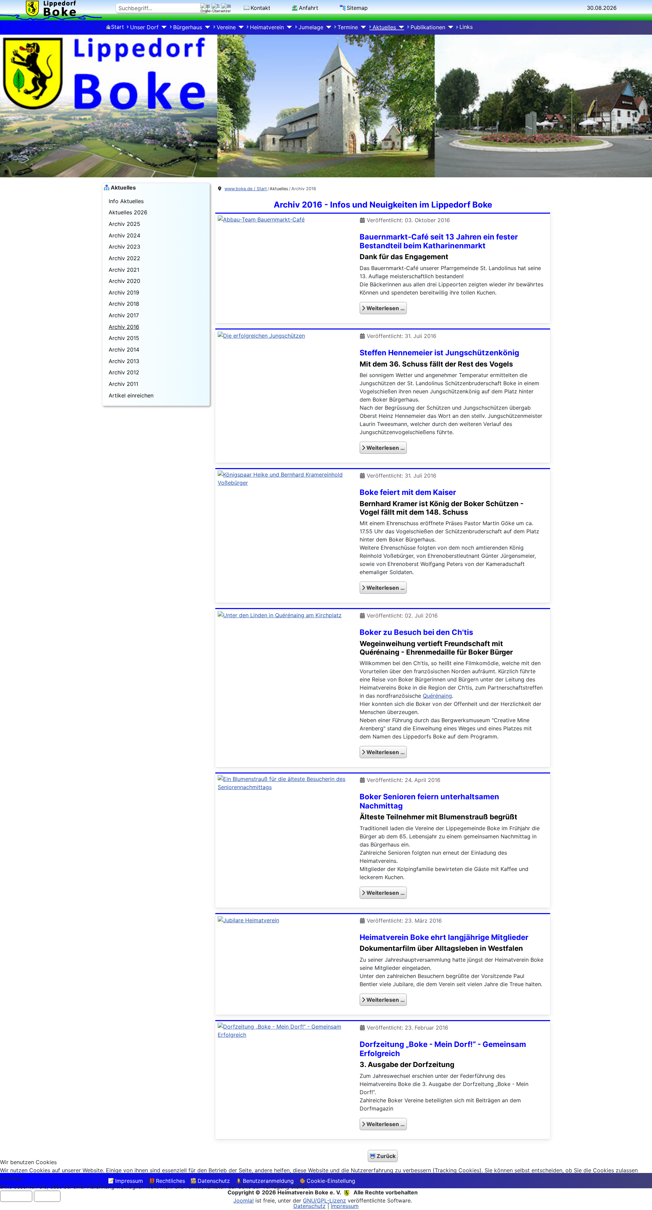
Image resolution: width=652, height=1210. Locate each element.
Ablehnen (47, 1196)
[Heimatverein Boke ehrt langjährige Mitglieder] (248, 919)
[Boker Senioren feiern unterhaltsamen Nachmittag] (283, 782)
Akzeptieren (16, 1196)
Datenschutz (309, 1206)
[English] (206, 5)
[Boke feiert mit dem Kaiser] (283, 478)
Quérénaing (437, 695)
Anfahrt (308, 8)
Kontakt (260, 8)
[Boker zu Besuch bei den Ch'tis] (280, 614)
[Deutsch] (227, 5)
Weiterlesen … (385, 308)
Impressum (345, 1206)
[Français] (216, 5)
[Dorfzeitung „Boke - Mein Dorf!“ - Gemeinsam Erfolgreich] (283, 1030)
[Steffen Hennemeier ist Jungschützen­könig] (261, 335)
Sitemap (357, 8)
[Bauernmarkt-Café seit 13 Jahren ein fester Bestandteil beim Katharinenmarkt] (261, 219)
